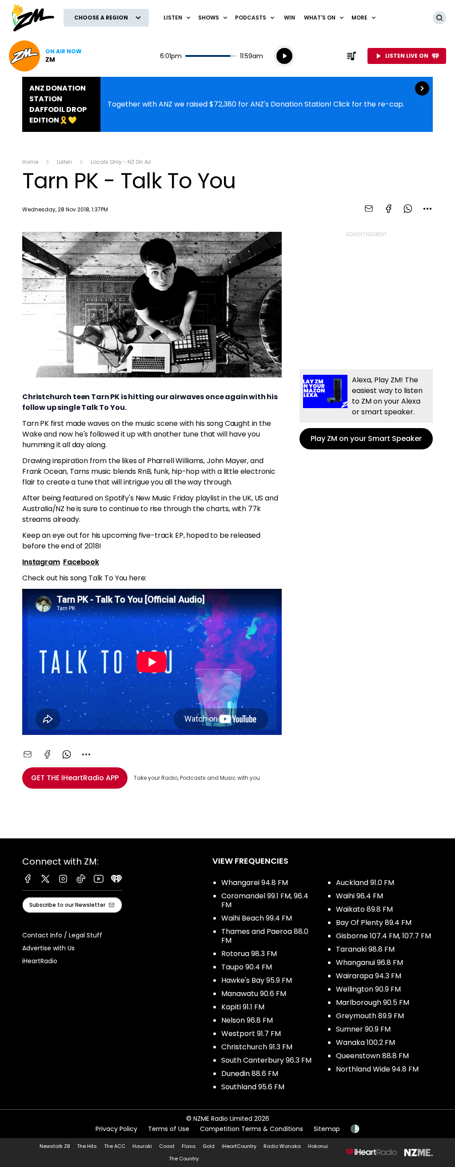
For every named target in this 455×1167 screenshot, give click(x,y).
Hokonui (318, 1146)
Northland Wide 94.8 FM (377, 1069)
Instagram (41, 562)
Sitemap (327, 1128)
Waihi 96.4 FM (359, 896)
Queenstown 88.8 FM (372, 1056)
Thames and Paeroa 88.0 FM (264, 935)
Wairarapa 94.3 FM (368, 976)
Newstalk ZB (55, 1146)
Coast (167, 1146)
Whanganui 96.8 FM (369, 962)
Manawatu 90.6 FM (253, 993)
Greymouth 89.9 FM (370, 1016)
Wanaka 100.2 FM (365, 1042)
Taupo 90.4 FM (246, 967)
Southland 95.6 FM (252, 1087)
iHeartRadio (39, 961)
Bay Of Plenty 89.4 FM (373, 922)
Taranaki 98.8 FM (365, 949)
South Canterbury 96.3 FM (266, 1060)
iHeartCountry (239, 1146)
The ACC (114, 1146)
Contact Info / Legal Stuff (62, 935)
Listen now (45, 55)
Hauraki (142, 1146)
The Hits (87, 1146)
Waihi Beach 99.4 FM (256, 918)
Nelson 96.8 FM (247, 1020)
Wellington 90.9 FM (368, 989)
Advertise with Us (48, 948)
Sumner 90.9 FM (363, 1029)
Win (289, 17)
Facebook (81, 562)
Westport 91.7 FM (251, 1033)
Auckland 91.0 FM (365, 882)
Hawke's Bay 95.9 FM (256, 980)
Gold (209, 1146)
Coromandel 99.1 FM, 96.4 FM (264, 900)
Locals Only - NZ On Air (121, 162)
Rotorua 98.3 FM (249, 954)
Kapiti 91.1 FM (242, 1007)
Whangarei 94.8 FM (254, 882)
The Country (184, 1158)
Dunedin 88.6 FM (249, 1073)
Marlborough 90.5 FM (372, 1002)
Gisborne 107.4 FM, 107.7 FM (383, 936)
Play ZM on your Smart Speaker (366, 409)
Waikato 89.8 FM (364, 909)
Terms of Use (168, 1128)
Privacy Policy (116, 1128)
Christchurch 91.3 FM (256, 1047)
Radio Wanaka (282, 1146)
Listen (64, 162)
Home (30, 162)
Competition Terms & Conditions (251, 1128)
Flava (189, 1146)
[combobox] (427, 208)
